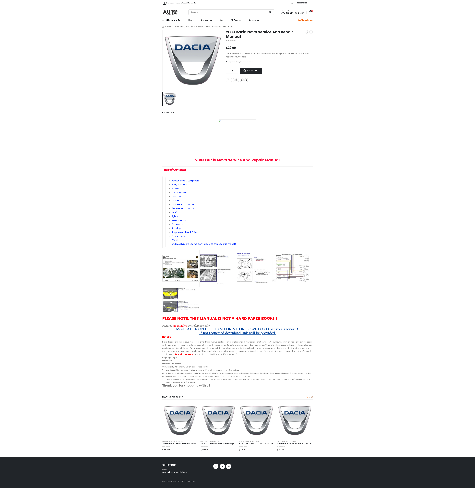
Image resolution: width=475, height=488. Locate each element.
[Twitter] (222, 466)
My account (236, 20)
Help (291, 3)
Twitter (233, 80)
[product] (180, 420)
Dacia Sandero (214, 441)
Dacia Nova (250, 62)
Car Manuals (206, 20)
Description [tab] (168, 112)
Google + (242, 80)
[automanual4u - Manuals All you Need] (170, 12)
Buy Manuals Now (305, 20)
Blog (222, 20)
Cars (237, 62)
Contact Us (254, 20)
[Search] (270, 12)
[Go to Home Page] (163, 26)
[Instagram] (228, 466)
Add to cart (253, 70)
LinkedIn (237, 80)
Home (191, 20)
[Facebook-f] (215, 466)
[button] (307, 396)
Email (246, 80)
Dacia (242, 62)
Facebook (228, 80)
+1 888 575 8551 (302, 3)
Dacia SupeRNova (177, 441)
